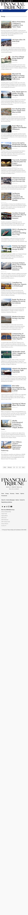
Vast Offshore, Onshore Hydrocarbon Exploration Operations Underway (11, 446)
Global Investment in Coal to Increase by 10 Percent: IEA (18, 179)
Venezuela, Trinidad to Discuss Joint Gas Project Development (19, 162)
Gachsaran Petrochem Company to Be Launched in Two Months (18, 197)
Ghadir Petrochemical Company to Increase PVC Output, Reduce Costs (12, 425)
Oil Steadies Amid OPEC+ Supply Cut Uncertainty (18, 353)
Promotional (4, 495)
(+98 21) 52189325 (15, 489)
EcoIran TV (3, 525)
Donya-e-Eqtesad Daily (6, 511)
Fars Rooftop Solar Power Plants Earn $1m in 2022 (18, 110)
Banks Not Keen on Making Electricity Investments (18, 301)
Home (1, 1)
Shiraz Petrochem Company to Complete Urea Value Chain (18, 24)
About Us (3, 1)
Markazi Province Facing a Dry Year (18, 317)
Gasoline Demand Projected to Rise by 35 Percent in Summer (19, 215)
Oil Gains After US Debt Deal (18, 40)
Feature (17, 493)
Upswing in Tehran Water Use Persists (19, 404)
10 (14, 467)
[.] (2, 507)
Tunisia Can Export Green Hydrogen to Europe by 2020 (19, 247)
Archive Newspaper (10, 500)
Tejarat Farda (4, 513)
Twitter (10, 1)
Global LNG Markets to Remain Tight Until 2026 (19, 370)
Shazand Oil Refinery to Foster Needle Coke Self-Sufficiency (18, 76)
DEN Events (4, 517)
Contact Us (4, 1)
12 (19, 467)
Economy (12, 493)
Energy (7, 493)
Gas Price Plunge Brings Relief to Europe (18, 58)
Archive (6, 1)
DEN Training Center (5, 521)
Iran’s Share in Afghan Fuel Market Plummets (19, 127)
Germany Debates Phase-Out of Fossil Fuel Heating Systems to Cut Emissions (19, 266)
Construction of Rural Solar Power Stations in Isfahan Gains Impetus (18, 336)
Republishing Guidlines (6, 502)
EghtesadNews (4, 515)
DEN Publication (4, 519)
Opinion (22, 493)
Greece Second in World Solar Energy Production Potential (19, 144)
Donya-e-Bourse (4, 523)
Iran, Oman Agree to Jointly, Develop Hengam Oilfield (19, 93)
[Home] (13, 6)
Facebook (12, 1)
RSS (7, 1)
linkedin (9, 1)
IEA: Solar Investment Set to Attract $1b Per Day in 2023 (19, 388)
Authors (17, 500)
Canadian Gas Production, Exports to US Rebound (19, 284)
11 (16, 467)
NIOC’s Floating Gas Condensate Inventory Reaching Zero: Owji (19, 232)
